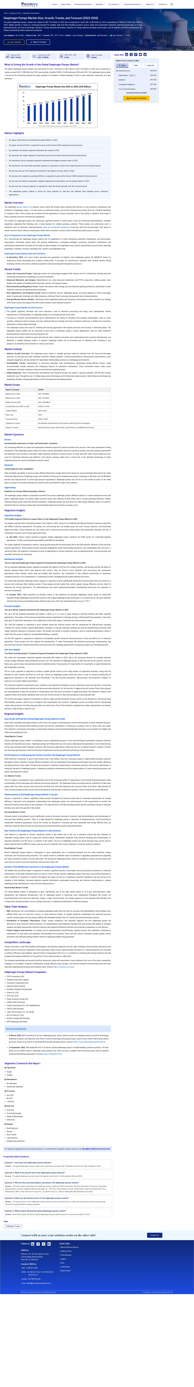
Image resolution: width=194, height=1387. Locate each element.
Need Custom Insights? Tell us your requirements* (86, 700)
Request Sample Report (96, 718)
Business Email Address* (78, 683)
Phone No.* (73, 692)
